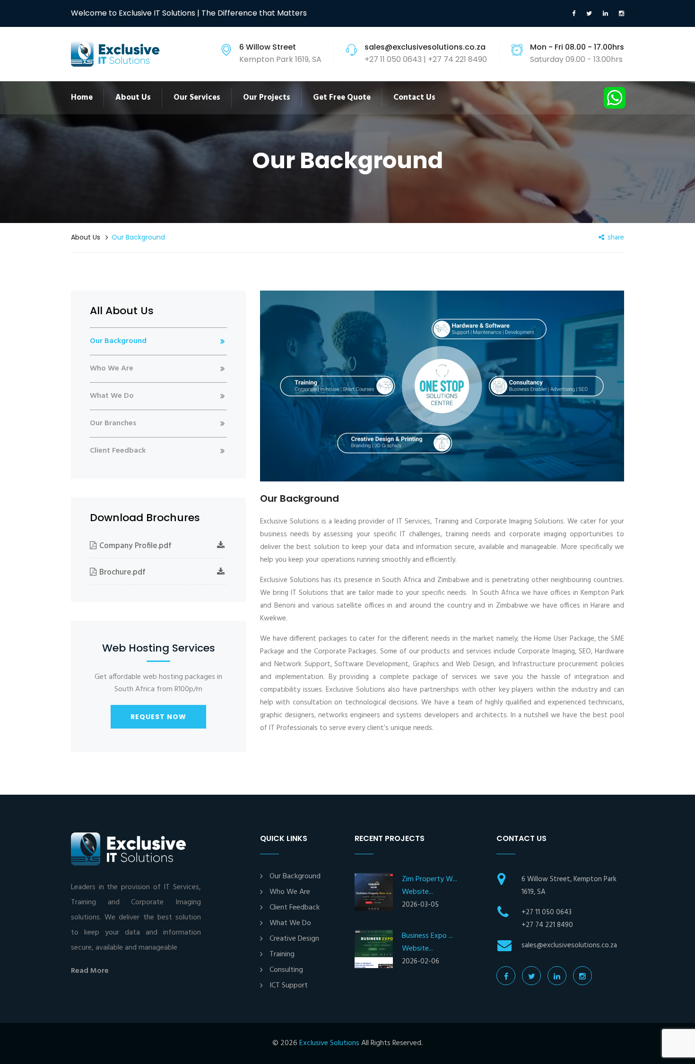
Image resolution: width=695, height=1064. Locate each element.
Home (82, 97)
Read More (90, 971)
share (616, 237)
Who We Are (111, 368)
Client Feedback (118, 451)
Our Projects (266, 97)
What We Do (112, 396)
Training (282, 954)
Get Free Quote (342, 97)
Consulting (286, 970)
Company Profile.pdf (135, 546)
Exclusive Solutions (329, 1043)
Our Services (197, 97)
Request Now (158, 716)
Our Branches (113, 423)
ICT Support (288, 985)
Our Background (118, 341)
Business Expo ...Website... (427, 942)
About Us (133, 97)
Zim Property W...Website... (429, 885)
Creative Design (294, 939)
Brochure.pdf (122, 572)
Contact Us (414, 97)
